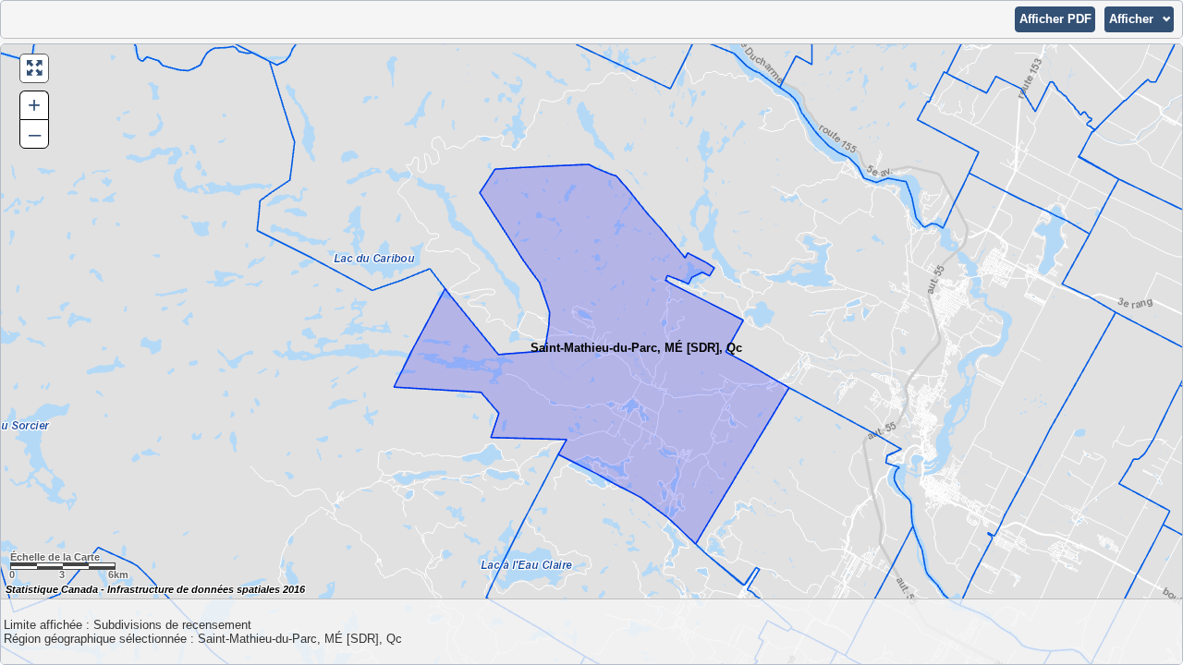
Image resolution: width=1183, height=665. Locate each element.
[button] (1055, 19)
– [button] (35, 133)
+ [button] (34, 104)
